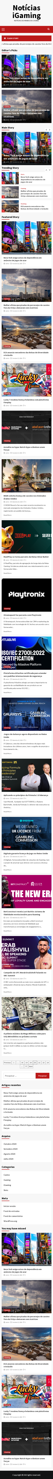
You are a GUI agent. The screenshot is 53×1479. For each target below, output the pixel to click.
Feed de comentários (13, 1216)
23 (43, 1062)
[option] (26, 148)
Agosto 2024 (9, 1154)
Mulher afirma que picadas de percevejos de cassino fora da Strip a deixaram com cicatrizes (24, 155)
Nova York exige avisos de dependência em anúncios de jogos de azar (23, 1094)
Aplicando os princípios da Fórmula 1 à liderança (26, 795)
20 (31, 1062)
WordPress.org (10, 1221)
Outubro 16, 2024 (17, 85)
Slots (6, 75)
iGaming (23, 190)
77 (26, 1066)
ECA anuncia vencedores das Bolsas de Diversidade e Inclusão (34, 193)
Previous (7, 1062)
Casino (7, 1175)
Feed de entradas (11, 1211)
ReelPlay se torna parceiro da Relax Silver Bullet (26, 556)
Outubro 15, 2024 (17, 162)
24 (48, 1062)
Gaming (7, 148)
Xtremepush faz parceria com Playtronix (22, 615)
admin (7, 162)
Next (31, 1066)
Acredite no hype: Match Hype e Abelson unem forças (25, 1126)
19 (26, 1062)
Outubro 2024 (10, 1144)
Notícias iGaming (26, 11)
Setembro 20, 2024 (17, 502)
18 (22, 1062)
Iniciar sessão (10, 1206)
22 (39, 1062)
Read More (7, 515)
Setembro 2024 (10, 1149)
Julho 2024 (8, 1159)
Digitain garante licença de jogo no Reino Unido (26, 853)
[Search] (48, 29)
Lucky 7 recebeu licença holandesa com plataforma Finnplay (32, 207)
